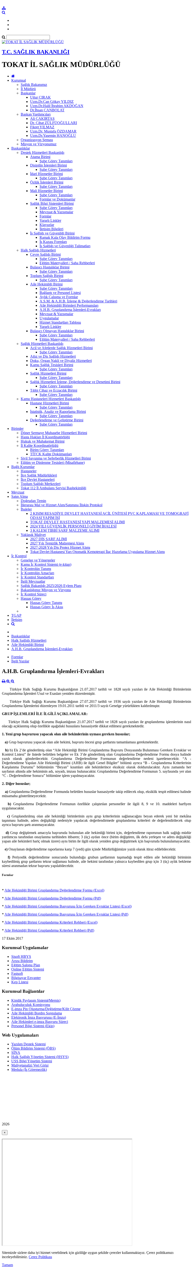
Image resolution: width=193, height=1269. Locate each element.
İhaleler (26, 509)
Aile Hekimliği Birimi (46, 284)
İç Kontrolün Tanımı (36, 569)
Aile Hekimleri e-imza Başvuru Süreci (39, 1022)
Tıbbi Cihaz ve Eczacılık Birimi (53, 390)
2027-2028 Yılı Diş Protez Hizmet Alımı (60, 547)
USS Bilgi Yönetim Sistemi (31, 1061)
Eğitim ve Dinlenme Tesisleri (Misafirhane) (53, 463)
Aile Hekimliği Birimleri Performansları (69, 305)
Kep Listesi (19, 982)
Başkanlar (28, 93)
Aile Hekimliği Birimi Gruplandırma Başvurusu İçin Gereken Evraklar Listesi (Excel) (68, 906)
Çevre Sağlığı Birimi (45, 254)
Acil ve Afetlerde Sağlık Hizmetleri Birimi (61, 348)
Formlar (45, 216)
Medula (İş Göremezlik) (29, 1070)
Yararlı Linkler (50, 220)
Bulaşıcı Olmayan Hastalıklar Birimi (57, 331)
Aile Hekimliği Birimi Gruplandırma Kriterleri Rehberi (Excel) (50, 922)
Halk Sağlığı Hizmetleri (38, 250)
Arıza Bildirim (22, 961)
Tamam (7, 1265)
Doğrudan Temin (33, 501)
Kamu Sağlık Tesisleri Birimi (51, 365)
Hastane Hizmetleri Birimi (49, 403)
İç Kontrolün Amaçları (37, 573)
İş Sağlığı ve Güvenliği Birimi (52, 233)
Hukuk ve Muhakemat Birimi (42, 441)
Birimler (17, 429)
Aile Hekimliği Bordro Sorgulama (36, 1013)
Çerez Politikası (40, 1257)
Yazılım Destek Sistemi (28, 1044)
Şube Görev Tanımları (56, 161)
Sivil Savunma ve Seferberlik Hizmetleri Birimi (56, 458)
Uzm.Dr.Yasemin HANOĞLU (53, 136)
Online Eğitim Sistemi (27, 969)
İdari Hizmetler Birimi (46, 174)
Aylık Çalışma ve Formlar (59, 297)
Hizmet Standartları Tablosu (60, 322)
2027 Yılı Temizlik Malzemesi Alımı (57, 543)
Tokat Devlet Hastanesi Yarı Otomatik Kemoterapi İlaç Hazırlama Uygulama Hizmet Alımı (97, 552)
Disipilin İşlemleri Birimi (48, 165)
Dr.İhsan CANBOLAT (47, 110)
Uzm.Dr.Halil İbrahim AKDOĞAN (56, 106)
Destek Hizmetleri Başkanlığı (42, 153)
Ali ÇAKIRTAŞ (42, 119)
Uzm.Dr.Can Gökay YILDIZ (52, 102)
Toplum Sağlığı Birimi (46, 276)
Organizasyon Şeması (37, 140)
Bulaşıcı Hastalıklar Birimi (49, 267)
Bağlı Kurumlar (23, 467)
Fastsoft (17, 974)
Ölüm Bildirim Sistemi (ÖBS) (33, 1048)
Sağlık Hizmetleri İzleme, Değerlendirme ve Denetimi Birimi (75, 382)
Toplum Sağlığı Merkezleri (40, 484)
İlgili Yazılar (20, 661)
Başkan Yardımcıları (36, 114)
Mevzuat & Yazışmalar (56, 212)
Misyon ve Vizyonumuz (38, 144)
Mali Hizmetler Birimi (46, 191)
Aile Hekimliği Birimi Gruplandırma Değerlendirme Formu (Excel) (54, 890)
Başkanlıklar (20, 148)
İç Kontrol (19, 556)
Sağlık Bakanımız (34, 85)
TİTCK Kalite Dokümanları (51, 454)
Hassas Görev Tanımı (46, 603)
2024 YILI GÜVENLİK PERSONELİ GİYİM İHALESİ (73, 526)
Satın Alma (19, 496)
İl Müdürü (28, 89)
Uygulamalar (49, 318)
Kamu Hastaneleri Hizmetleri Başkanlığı (51, 399)
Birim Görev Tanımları (47, 450)
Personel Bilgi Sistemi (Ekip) (32, 1026)
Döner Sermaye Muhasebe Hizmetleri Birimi (54, 433)
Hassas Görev (31, 598)
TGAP (16, 615)
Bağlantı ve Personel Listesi (60, 293)
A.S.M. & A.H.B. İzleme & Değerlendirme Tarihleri (78, 301)
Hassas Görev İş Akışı (46, 607)
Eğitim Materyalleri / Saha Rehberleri (67, 263)
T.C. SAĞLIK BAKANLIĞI (35, 52)
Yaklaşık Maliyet (33, 535)
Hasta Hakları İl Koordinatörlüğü (45, 437)
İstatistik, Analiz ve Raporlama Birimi (58, 412)
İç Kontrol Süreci (33, 594)
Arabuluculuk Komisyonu (30, 1005)
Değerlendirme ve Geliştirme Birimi (56, 420)
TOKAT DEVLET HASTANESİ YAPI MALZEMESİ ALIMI (77, 522)
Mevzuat (17, 492)
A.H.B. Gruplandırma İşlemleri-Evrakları (70, 310)
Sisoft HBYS (21, 957)
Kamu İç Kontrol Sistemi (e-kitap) (46, 564)
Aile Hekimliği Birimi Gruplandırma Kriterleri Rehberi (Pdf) (49, 930)
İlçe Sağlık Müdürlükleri (39, 475)
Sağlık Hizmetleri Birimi (48, 373)
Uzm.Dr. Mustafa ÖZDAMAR (53, 131)
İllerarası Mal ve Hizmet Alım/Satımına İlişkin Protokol (61, 505)
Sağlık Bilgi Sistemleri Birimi (52, 203)
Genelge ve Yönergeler (38, 560)
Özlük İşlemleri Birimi (46, 182)
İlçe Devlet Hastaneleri (38, 479)
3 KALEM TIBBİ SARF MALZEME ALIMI (64, 530)
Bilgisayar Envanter (26, 978)
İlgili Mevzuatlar (33, 581)
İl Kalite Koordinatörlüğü (39, 446)
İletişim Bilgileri (51, 229)
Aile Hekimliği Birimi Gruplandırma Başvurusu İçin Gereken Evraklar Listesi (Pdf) (66, 914)
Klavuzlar (47, 225)
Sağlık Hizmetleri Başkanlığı (42, 344)
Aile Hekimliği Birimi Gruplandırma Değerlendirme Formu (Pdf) (52, 898)
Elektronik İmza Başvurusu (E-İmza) (38, 1017)
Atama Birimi (40, 157)
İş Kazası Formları (53, 242)
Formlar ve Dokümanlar (57, 199)
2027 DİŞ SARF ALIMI (48, 539)
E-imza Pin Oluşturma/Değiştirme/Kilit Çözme (45, 1009)
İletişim (16, 620)
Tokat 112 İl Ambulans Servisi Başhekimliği (53, 488)
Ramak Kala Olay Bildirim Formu (65, 237)
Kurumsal (18, 80)
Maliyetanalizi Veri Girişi (29, 1065)
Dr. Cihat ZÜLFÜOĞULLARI (53, 123)
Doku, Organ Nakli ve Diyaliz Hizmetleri (61, 361)
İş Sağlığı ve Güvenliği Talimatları (65, 246)
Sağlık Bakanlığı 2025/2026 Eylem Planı (51, 586)
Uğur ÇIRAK (40, 97)
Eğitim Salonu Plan (25, 965)
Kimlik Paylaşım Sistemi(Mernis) (35, 1000)
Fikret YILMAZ (42, 127)
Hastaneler (28, 471)
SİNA (15, 1053)
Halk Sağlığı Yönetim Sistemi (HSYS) (39, 1057)
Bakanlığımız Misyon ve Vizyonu (46, 590)
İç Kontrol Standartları (37, 577)
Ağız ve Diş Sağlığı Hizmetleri (53, 356)
